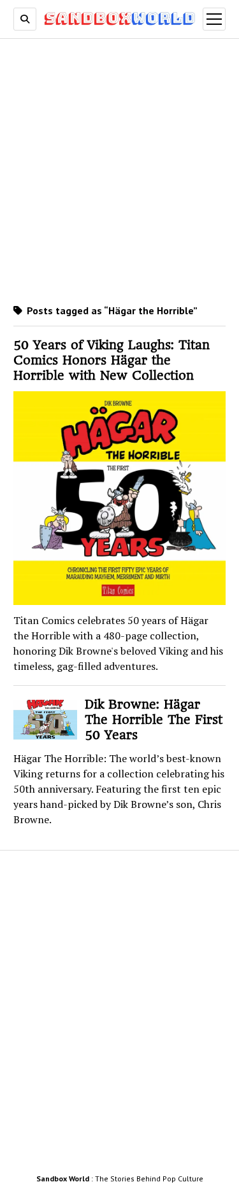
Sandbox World (62, 1178)
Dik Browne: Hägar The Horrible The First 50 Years (153, 719)
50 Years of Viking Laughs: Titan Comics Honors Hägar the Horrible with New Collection (111, 360)
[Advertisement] (119, 169)
